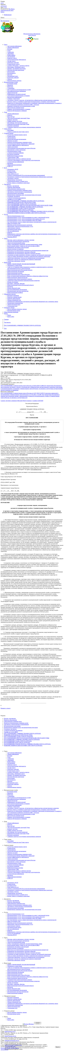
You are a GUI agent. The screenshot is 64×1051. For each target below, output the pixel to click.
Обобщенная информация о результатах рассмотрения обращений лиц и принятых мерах (32, 301)
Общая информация (13, 47)
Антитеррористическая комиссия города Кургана (21, 148)
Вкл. (10, 9)
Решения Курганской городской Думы (18, 124)
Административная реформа (15, 152)
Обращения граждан (10, 294)
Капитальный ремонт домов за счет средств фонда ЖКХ (23, 246)
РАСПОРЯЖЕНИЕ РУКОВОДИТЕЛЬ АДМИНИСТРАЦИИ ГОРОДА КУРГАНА (30, 211)
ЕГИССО (10, 166)
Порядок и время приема (14, 297)
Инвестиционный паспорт (14, 273)
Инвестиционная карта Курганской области (19, 270)
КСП (5, 168)
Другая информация (13, 231)
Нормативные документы (14, 180)
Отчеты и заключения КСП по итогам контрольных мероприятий (26, 175)
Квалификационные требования (16, 91)
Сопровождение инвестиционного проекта (19, 279)
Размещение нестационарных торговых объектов (21, 252)
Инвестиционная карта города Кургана (18, 274)
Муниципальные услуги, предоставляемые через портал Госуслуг (26, 219)
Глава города (7, 128)
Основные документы (13, 196)
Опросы (9, 79)
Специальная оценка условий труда (17, 181)
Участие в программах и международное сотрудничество (23, 160)
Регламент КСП (11, 172)
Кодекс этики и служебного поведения (18, 183)
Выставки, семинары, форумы (16, 283)
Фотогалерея (11, 71)
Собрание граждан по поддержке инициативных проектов (24, 127)
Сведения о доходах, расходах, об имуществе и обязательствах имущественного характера (33, 100)
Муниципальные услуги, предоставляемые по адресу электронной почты (28, 217)
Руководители (11, 136)
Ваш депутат (11, 116)
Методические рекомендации (15, 107)
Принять (58, 1047)
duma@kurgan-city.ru (10, 1036)
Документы (7, 184)
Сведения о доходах (13, 178)
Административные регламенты (16, 198)
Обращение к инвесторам (14, 265)
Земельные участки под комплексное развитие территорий (24, 259)
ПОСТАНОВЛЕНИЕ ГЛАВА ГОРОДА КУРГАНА (21, 204)
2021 (5, 328)
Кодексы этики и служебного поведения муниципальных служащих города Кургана (31, 101)
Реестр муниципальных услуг (15, 216)
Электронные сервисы (13, 228)
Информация (7, 14)
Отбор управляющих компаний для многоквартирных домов (24, 244)
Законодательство (12, 92)
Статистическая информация (15, 161)
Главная (6, 319)
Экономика (10, 53)
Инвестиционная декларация (15, 271)
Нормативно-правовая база (15, 303)
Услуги (6, 214)
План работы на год (13, 174)
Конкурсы (10, 86)
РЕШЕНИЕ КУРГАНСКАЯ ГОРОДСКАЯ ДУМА (21, 202)
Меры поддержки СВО (13, 223)
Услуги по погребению (13, 235)
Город (5, 44)
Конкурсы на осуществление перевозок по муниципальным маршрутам (27, 250)
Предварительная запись (14, 229)
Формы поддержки (12, 282)
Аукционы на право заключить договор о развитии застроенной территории (29, 255)
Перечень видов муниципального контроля (19, 225)
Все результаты (5, 21)
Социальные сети (12, 306)
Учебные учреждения (13, 98)
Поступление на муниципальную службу (19, 89)
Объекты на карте (12, 140)
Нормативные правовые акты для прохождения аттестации (24, 195)
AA (2, 6)
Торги (5, 238)
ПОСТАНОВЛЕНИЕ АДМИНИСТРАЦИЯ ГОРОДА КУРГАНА (25, 201)
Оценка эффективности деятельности (18, 145)
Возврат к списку (6, 708)
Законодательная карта (13, 304)
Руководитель (11, 171)
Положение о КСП (12, 169)
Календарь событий (13, 77)
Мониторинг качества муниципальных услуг (20, 226)
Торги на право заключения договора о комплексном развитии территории (28, 256)
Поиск (6, 313)
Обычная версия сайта (7, 10)
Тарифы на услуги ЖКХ (14, 199)
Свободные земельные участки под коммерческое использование (25, 258)
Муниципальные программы (15, 193)
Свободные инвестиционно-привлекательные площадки (23, 280)
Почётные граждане (13, 62)
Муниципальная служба (11, 82)
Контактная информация (14, 97)
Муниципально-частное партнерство (17, 291)
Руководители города (13, 64)
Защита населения (12, 146)
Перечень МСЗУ (12, 237)
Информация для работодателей (16, 94)
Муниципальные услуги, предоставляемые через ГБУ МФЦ (24, 220)
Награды (9, 74)
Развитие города (12, 58)
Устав (8, 50)
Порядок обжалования (13, 187)
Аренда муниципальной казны (16, 243)
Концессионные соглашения (15, 249)
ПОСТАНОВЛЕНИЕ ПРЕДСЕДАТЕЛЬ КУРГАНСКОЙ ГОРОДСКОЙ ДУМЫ (29, 205)
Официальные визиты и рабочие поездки (19, 158)
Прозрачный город (12, 76)
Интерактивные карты (13, 310)
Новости (9, 115)
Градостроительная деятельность (16, 59)
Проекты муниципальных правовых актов (19, 142)
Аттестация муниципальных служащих (18, 95)
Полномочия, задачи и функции (16, 149)
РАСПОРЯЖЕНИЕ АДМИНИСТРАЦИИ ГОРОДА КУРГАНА (25, 207)
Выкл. (13, 9)
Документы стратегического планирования (19, 192)
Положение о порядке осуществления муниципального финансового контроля (29, 177)
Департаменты (11, 137)
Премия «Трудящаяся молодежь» (16, 68)
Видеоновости (11, 73)
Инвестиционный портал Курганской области (20, 285)
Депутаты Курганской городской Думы (18, 118)
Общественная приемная (14, 164)
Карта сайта (10, 316)
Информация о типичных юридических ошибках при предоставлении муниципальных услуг (34, 234)
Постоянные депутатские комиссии (17, 122)
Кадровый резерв (12, 83)
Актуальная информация (14, 46)
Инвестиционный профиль (15, 292)
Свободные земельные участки (16, 261)
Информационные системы (15, 155)
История (9, 49)
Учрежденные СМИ (13, 157)
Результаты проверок (13, 154)
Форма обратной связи (13, 288)
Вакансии (10, 85)
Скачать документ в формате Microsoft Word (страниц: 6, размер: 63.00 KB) (22, 400)
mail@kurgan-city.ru (10, 1031)
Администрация (8, 133)
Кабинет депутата (12, 119)
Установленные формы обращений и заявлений (20, 143)
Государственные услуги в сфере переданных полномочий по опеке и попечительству (31, 222)
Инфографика (11, 55)
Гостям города (11, 61)
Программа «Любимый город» (16, 67)
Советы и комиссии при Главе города (18, 131)
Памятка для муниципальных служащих (18, 109)
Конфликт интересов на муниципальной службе (21, 106)
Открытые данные (9, 307)
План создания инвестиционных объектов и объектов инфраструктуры (27, 276)
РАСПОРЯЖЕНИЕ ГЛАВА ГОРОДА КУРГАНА (21, 208)
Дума (5, 112)
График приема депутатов (14, 121)
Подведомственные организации (16, 139)
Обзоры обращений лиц (14, 300)
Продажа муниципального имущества (18, 241)
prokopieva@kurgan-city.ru (12, 1040)
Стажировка (10, 88)
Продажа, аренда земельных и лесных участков (20, 240)
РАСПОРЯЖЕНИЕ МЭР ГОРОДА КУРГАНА (20, 210)
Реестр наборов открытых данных (17, 309)
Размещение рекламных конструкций (18, 247)
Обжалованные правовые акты (16, 189)
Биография (10, 130)
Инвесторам (7, 262)
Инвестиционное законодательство (17, 277)
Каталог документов (13, 186)
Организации (11, 56)
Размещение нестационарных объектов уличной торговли (23, 253)
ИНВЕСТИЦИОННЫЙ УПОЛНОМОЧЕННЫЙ (21, 264)
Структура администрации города (17, 134)
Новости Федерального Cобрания (17, 110)
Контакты (10, 163)
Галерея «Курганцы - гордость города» (18, 65)
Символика (10, 52)
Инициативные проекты (14, 80)
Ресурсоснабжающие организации (17, 289)
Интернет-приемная (13, 125)
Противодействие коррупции (15, 70)
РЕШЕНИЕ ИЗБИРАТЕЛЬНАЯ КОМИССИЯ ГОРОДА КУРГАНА (26, 213)
